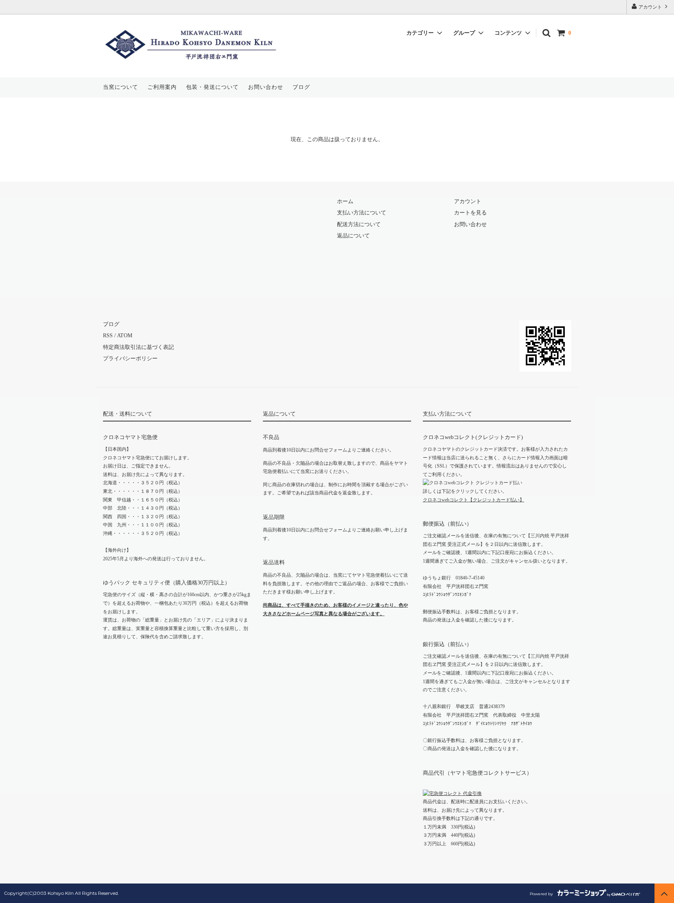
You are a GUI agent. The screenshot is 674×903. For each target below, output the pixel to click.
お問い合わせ (265, 87)
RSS (108, 335)
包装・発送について (212, 87)
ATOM (124, 335)
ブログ (301, 87)
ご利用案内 (162, 87)
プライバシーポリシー (130, 358)
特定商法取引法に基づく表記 (138, 347)
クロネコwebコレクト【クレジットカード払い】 (473, 500)
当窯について (120, 87)
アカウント (650, 7)
